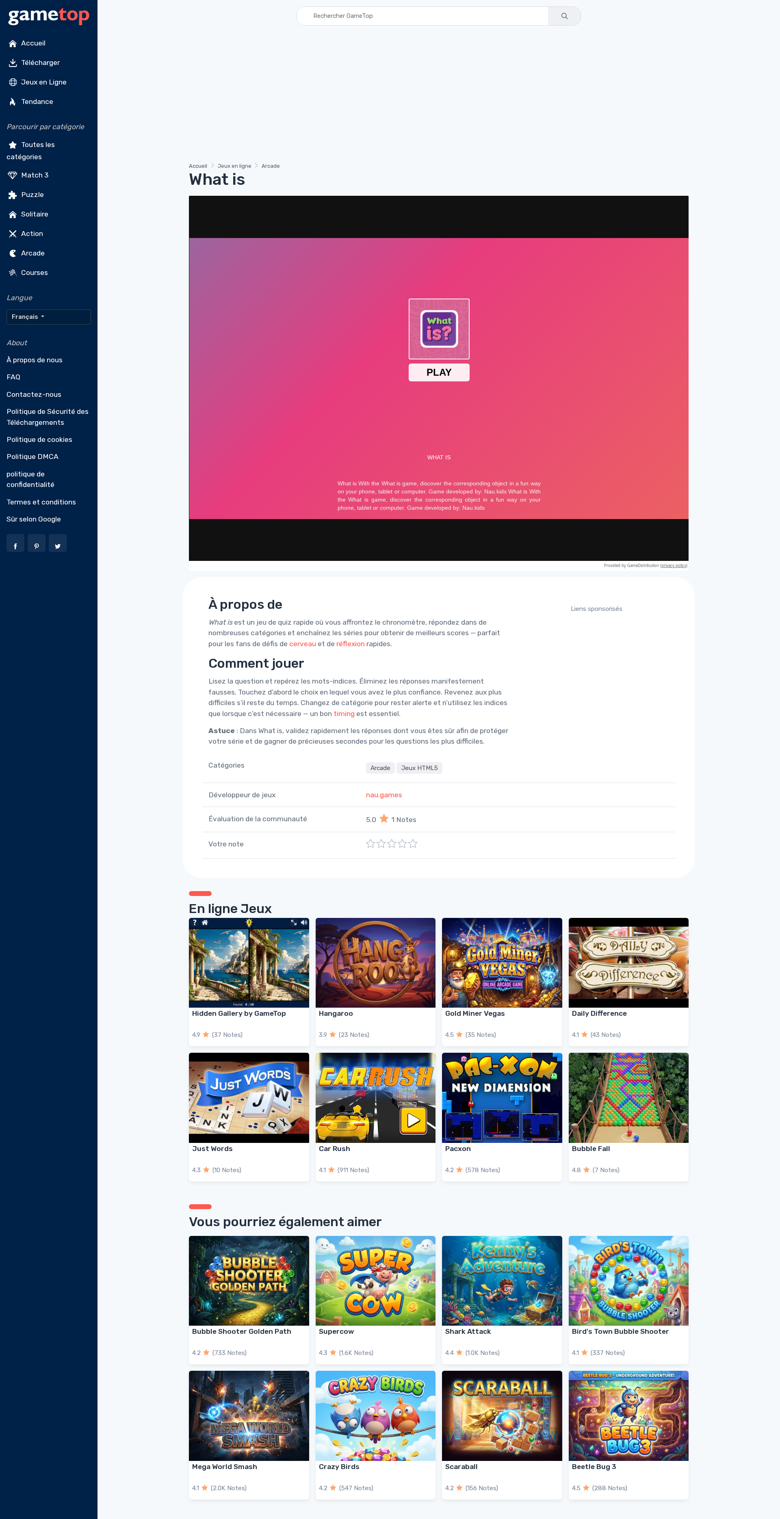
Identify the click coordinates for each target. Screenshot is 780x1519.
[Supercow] (376, 1281)
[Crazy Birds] (376, 1416)
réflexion (350, 644)
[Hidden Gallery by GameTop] (249, 963)
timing (344, 714)
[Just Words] (249, 1097)
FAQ (13, 377)
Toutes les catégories (30, 151)
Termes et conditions (41, 502)
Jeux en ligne (234, 166)
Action (31, 233)
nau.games (384, 795)
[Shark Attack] (502, 1281)
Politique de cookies (39, 439)
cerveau (302, 644)
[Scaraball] (502, 1416)
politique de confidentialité (30, 479)
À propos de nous (34, 360)
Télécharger (40, 62)
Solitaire (34, 214)
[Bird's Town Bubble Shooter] (629, 1281)
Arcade (32, 253)
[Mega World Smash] (249, 1416)
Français (25, 316)
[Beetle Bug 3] (629, 1416)
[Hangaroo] (376, 963)
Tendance (36, 101)
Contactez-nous (33, 394)
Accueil (33, 43)
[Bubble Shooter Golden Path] (249, 1281)
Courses (34, 272)
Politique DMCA (32, 456)
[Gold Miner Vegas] (502, 963)
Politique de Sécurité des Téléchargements (47, 416)
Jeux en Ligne (43, 82)
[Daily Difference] (629, 963)
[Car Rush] (376, 1097)
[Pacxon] (502, 1097)
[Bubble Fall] (629, 1097)
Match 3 (34, 175)
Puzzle (32, 194)
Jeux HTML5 (419, 768)
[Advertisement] (432, 95)
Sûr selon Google (33, 519)
